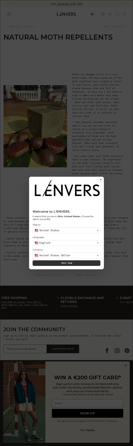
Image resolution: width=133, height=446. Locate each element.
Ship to (37, 224)
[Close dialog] (101, 180)
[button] (66, 230)
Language (38, 237)
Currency (38, 249)
